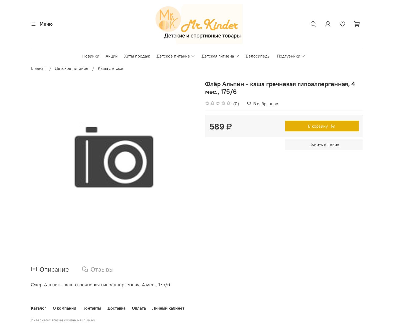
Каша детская (111, 68)
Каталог (38, 308)
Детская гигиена (218, 56)
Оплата (139, 308)
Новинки (90, 56)
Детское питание (173, 56)
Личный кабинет (168, 308)
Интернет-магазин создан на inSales (63, 320)
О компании (64, 308)
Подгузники (288, 56)
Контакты (92, 308)
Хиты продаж (137, 56)
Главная (38, 68)
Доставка (116, 308)
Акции (112, 56)
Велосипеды (258, 56)
